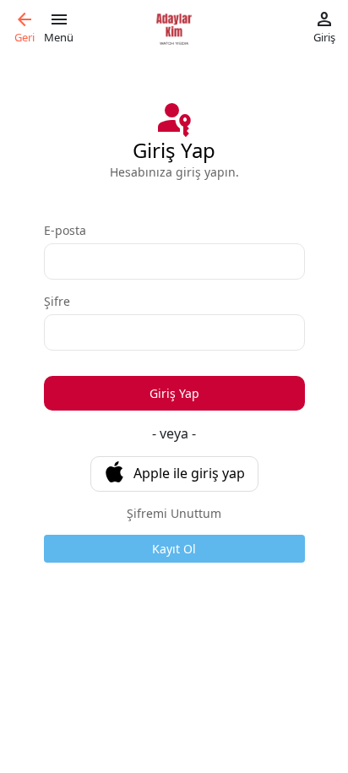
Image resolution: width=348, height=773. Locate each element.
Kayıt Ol (174, 549)
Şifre (57, 301)
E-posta (65, 230)
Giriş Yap (174, 393)
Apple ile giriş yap (189, 473)
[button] (24, 27)
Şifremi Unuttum (174, 513)
